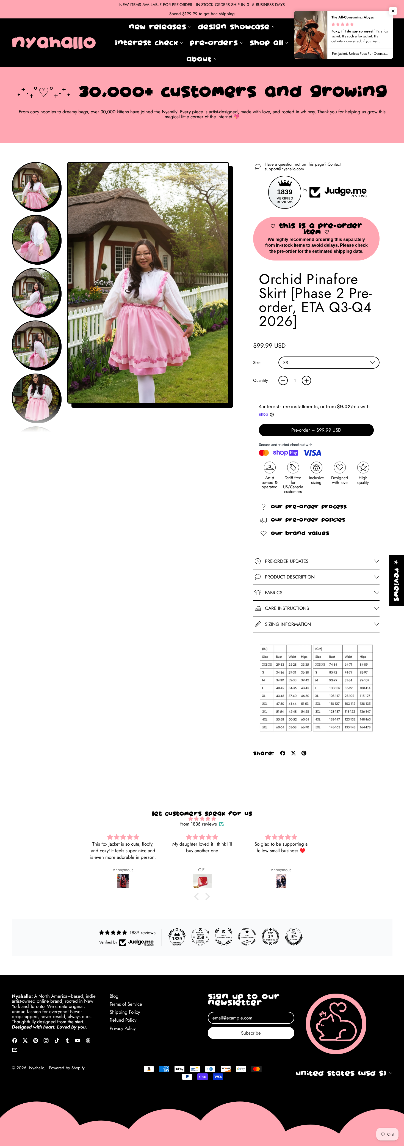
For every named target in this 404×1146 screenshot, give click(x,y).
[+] (306, 380)
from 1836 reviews (198, 824)
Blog (114, 996)
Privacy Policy (122, 1028)
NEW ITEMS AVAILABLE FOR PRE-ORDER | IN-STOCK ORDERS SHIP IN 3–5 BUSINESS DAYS (202, 5)
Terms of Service (126, 1004)
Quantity (260, 380)
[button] (371, 43)
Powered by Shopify (67, 1068)
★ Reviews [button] (396, 580)
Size (257, 362)
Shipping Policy (125, 1012)
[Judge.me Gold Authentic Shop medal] (224, 936)
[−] (283, 380)
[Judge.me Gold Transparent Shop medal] (247, 936)
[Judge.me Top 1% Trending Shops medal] (270, 936)
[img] (202, 818)
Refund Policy (123, 1020)
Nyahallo (36, 1068)
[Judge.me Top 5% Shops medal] (294, 936)
